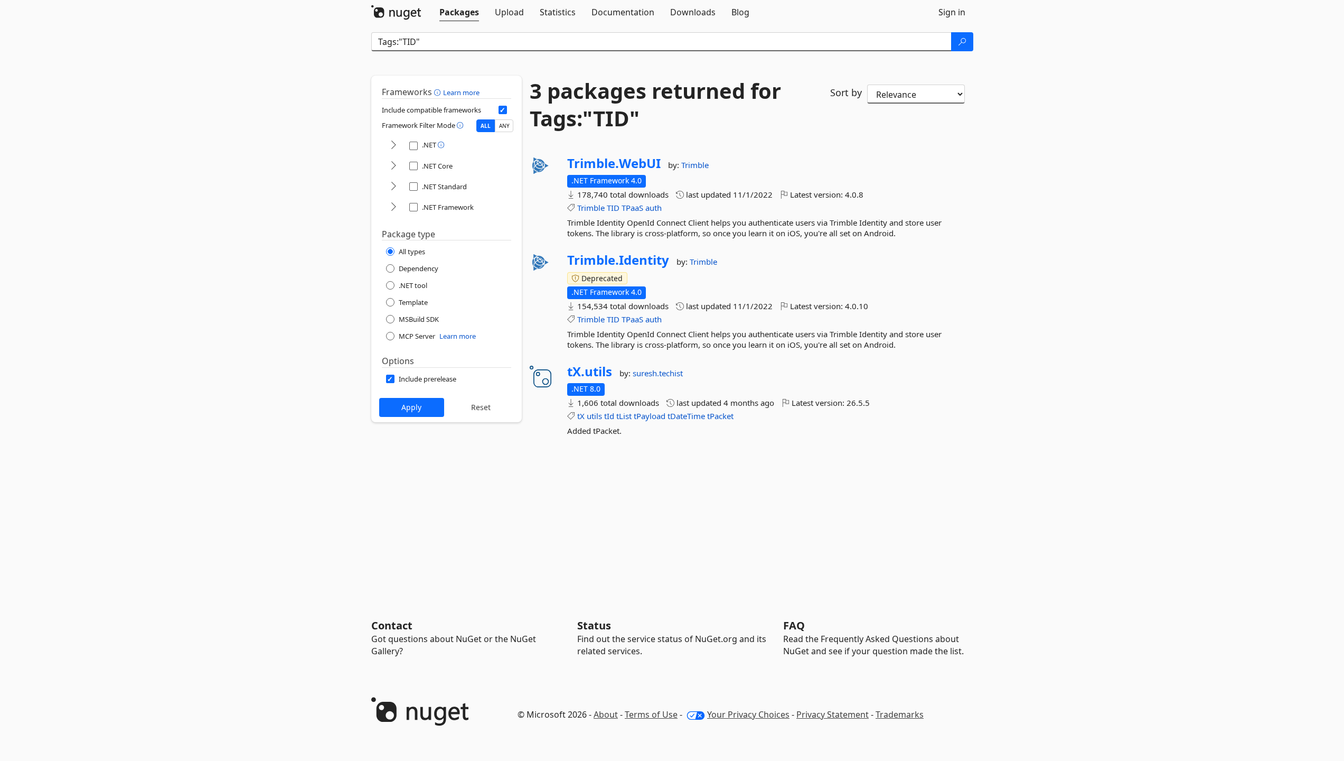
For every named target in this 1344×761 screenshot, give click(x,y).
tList (624, 416)
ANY (504, 125)
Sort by (846, 92)
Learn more (461, 92)
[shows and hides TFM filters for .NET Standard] (393, 187)
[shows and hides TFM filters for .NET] (393, 145)
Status (594, 625)
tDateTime (686, 416)
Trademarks (900, 714)
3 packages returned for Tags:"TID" (655, 104)
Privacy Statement (832, 714)
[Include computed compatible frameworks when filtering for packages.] (502, 109)
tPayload (649, 416)
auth (653, 207)
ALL (486, 125)
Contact (391, 625)
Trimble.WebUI (614, 163)
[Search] (962, 41)
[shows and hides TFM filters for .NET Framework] (393, 207)
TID (613, 207)
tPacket (720, 416)
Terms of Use (651, 714)
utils (594, 416)
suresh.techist (658, 373)
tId (609, 416)
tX (581, 416)
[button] (438, 92)
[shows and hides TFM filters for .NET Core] (393, 166)
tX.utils (589, 371)
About (606, 714)
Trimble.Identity (618, 260)
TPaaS (632, 207)
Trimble (695, 165)
